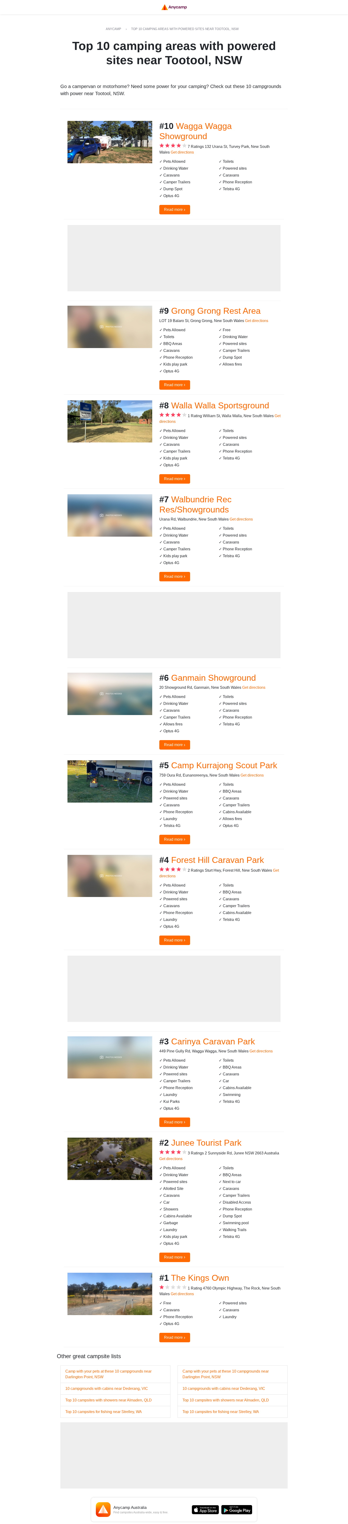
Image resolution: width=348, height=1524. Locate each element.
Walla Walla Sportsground (220, 405)
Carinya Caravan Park (213, 1041)
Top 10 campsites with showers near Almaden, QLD (108, 1400)
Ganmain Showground (213, 678)
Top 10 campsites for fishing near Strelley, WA (103, 1412)
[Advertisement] (174, 258)
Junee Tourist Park (206, 1143)
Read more (174, 209)
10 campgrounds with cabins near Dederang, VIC (106, 1389)
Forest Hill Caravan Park (217, 860)
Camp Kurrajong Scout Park (224, 765)
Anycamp (113, 29)
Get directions (182, 152)
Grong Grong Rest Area (216, 311)
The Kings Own (200, 1278)
